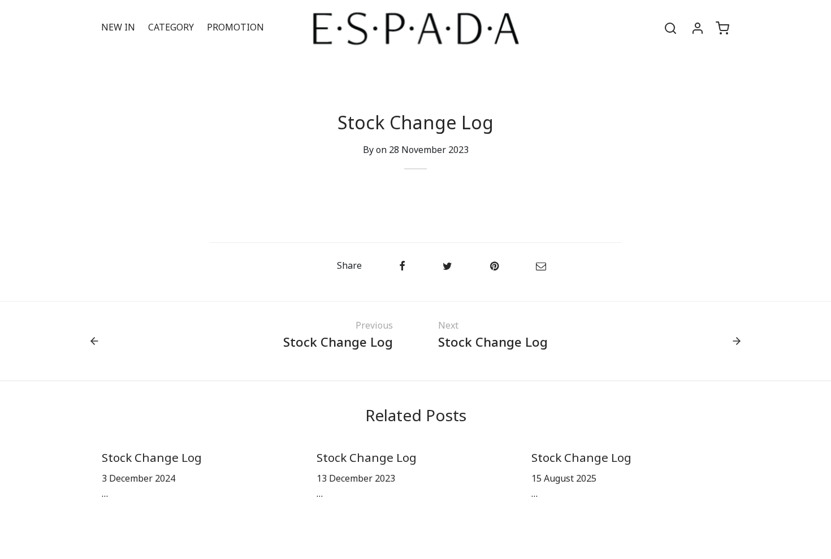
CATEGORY (171, 27)
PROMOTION (235, 27)
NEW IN (118, 27)
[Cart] (722, 28)
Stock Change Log (152, 458)
